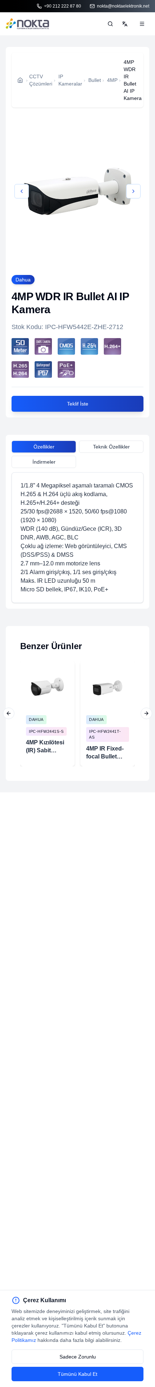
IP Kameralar (70, 80)
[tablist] (77, 448)
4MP (112, 80)
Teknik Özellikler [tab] (111, 447)
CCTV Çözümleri (40, 80)
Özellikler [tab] (44, 447)
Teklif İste (77, 404)
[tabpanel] (77, 537)
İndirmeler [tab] (44, 462)
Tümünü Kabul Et (77, 1374)
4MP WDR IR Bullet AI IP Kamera (133, 80)
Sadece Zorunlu (77, 1357)
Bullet (94, 80)
